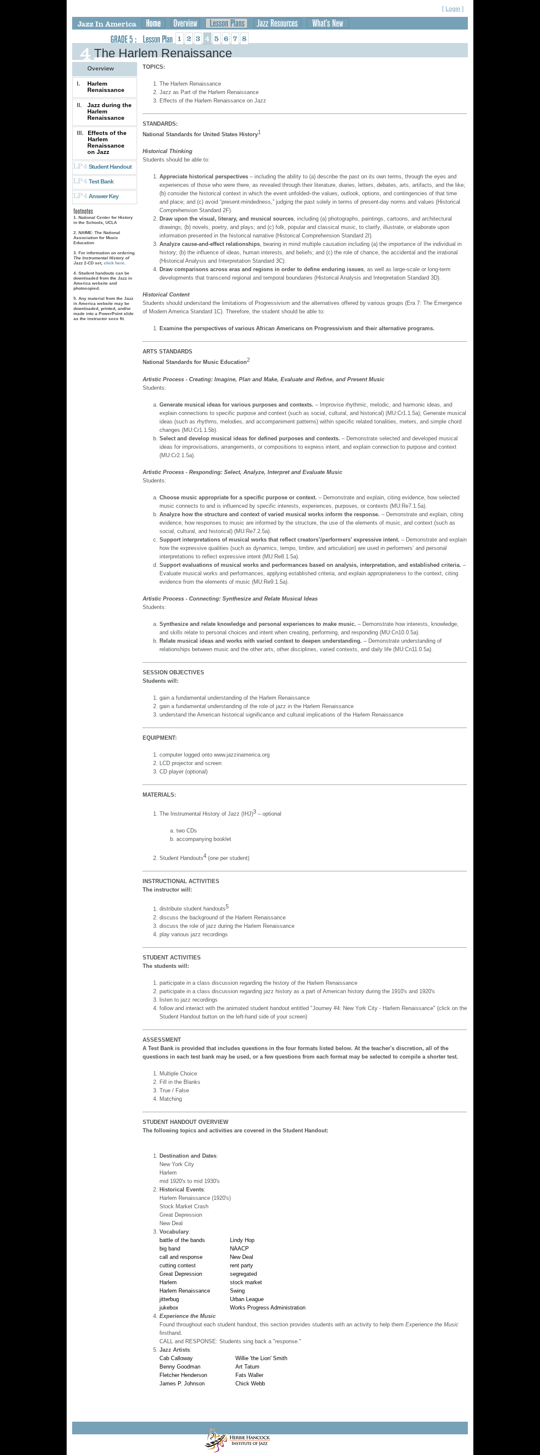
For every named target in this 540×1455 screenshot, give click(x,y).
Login (453, 8)
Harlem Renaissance (105, 86)
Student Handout (110, 166)
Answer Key (104, 196)
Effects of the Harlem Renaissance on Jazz (107, 142)
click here (114, 263)
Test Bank (101, 181)
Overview (100, 68)
